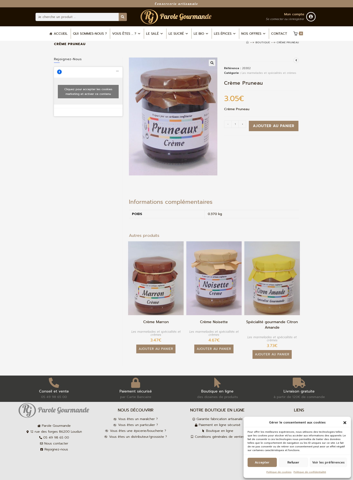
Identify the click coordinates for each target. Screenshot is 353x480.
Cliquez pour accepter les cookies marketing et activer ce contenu (88, 91)
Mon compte (294, 14)
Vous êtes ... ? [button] (124, 33)
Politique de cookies (279, 472)
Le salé (152, 33)
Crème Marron (156, 322)
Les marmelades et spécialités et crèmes (269, 73)
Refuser (293, 462)
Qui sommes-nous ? (90, 33)
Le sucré (176, 33)
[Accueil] (247, 42)
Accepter (262, 462)
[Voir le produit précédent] (296, 60)
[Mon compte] (311, 16)
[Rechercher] (123, 17)
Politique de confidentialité (310, 472)
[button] (345, 423)
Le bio (199, 33)
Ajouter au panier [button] (156, 349)
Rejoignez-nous (68, 59)
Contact (279, 33)
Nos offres (251, 33)
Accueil (61, 33)
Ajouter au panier (273, 126)
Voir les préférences (328, 462)
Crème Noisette (214, 322)
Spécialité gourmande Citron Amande (272, 324)
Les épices (222, 33)
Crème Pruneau (288, 42)
